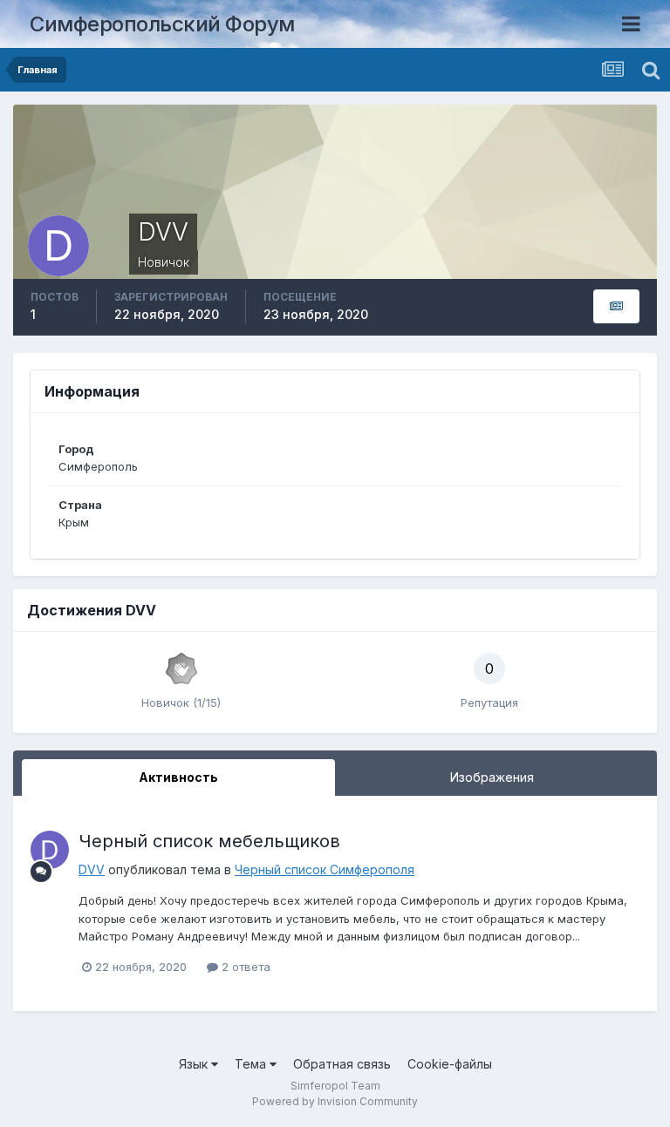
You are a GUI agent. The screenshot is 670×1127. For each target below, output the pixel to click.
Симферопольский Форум (162, 24)
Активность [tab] (178, 777)
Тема (252, 1063)
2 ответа (244, 967)
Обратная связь (342, 1063)
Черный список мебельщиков (209, 841)
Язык (195, 1063)
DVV (92, 869)
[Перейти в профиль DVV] (50, 850)
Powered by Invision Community (335, 1101)
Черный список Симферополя (324, 869)
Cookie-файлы (449, 1063)
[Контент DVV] (616, 306)
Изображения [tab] (492, 777)
